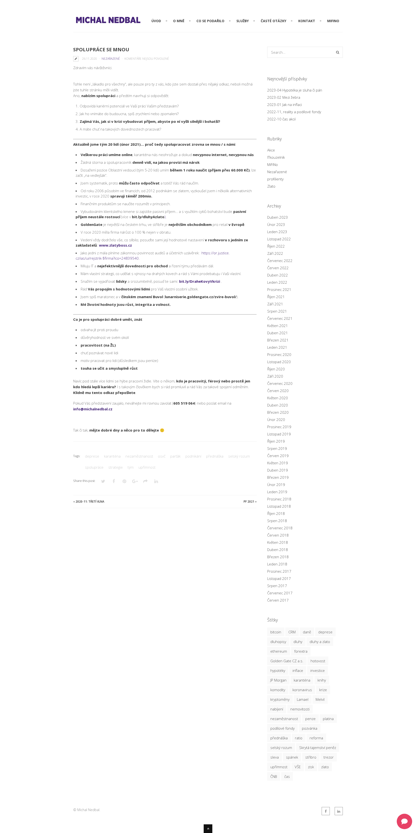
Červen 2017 (278, 600)
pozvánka (309, 728)
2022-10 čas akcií (281, 119)
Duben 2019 (277, 470)
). (149, 216)
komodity (277, 689)
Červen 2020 (278, 390)
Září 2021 (275, 304)
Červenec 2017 (279, 592)
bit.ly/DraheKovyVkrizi (199, 281)
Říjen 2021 (276, 296)
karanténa (112, 456)
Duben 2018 (277, 549)
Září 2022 (275, 253)
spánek (292, 757)
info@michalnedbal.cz (92, 409)
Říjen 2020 (276, 369)
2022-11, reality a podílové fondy (294, 111)
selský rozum (239, 456)
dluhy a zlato (320, 641)
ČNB (273, 776)
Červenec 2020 (279, 383)
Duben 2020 (277, 405)
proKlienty (275, 179)
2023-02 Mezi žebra (283, 97)
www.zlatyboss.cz (115, 245)
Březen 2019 (278, 477)
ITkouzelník (276, 157)
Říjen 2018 (276, 513)
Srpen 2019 (277, 448)
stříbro (310, 757)
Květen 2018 (277, 542)
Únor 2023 (276, 224)
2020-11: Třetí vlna (90, 501)
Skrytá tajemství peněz (317, 747)
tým (131, 467)
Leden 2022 (277, 282)
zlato (325, 766)
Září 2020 (275, 376)
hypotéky (277, 670)
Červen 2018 (278, 535)
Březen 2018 (278, 556)
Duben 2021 (277, 332)
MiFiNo (272, 164)
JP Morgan (278, 680)
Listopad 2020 (279, 361)
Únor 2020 (276, 419)
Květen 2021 (277, 325)
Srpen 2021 (277, 311)
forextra (300, 651)
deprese (92, 456)
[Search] (338, 52)
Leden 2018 (277, 564)
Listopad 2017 (279, 578)
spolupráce (94, 467)
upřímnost (147, 467)
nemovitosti (300, 709)
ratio (298, 737)
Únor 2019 (276, 484)
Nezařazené (111, 59)
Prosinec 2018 (279, 499)
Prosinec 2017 (279, 571)
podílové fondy (282, 728)
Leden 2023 (277, 231)
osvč (161, 456)
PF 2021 (249, 501)
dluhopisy (278, 641)
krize (323, 689)
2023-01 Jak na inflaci (284, 104)
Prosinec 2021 (279, 289)
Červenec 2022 (279, 260)
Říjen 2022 (276, 246)
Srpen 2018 (277, 520)
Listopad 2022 (279, 238)
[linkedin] (339, 811)
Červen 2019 (278, 455)
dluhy (297, 641)
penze (310, 718)
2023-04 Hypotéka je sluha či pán (294, 90)
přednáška (214, 456)
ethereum (278, 651)
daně (307, 632)
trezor (329, 757)
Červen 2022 (278, 267)
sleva (274, 757)
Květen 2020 (277, 397)
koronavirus (302, 689)
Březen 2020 (278, 412)
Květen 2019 (277, 462)
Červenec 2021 (279, 318)
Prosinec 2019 (279, 426)
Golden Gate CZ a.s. (286, 660)
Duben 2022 (277, 275)
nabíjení (276, 709)
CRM (292, 632)
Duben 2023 (277, 217)
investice (317, 670)
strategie (115, 467)
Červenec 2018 (279, 527)
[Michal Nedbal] (107, 23)
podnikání (193, 456)
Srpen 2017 (277, 585)
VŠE (298, 766)
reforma (316, 737)
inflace (297, 670)
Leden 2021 (277, 347)
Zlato (271, 186)
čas (287, 776)
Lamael (302, 699)
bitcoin (275, 632)
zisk (311, 766)
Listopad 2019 (279, 434)
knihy (322, 680)
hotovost (318, 660)
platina (328, 718)
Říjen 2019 (276, 441)
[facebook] (326, 811)
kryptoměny (280, 699)
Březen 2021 (278, 340)
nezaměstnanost (139, 456)
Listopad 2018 (279, 506)
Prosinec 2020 (279, 354)
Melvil (320, 699)
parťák (175, 456)
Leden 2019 (277, 491)
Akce (271, 150)
